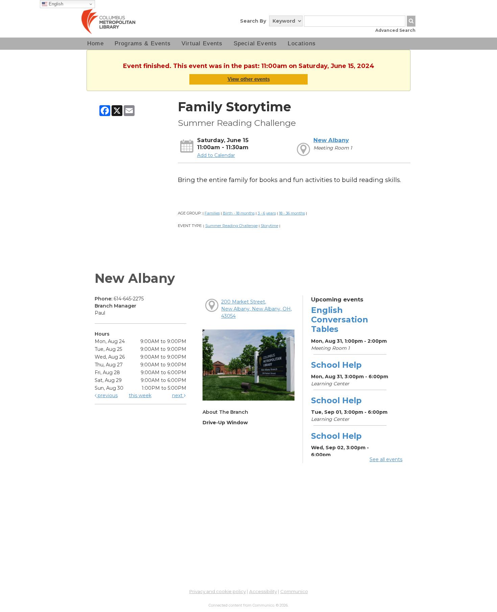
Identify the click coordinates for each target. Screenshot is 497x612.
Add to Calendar (216, 155)
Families (212, 213)
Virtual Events (202, 43)
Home (95, 43)
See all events (386, 459)
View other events (249, 79)
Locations (302, 43)
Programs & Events (143, 43)
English (55, 3)
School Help (336, 365)
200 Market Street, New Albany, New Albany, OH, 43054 (256, 309)
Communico (294, 591)
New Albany (331, 140)
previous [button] (107, 395)
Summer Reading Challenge (231, 225)
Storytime (269, 225)
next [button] (178, 395)
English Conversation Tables (339, 319)
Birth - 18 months (239, 213)
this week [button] (140, 395)
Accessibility (263, 591)
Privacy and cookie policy (217, 591)
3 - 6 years (267, 213)
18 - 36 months (292, 213)
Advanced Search (395, 30)
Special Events (255, 43)
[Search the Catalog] (411, 21)
